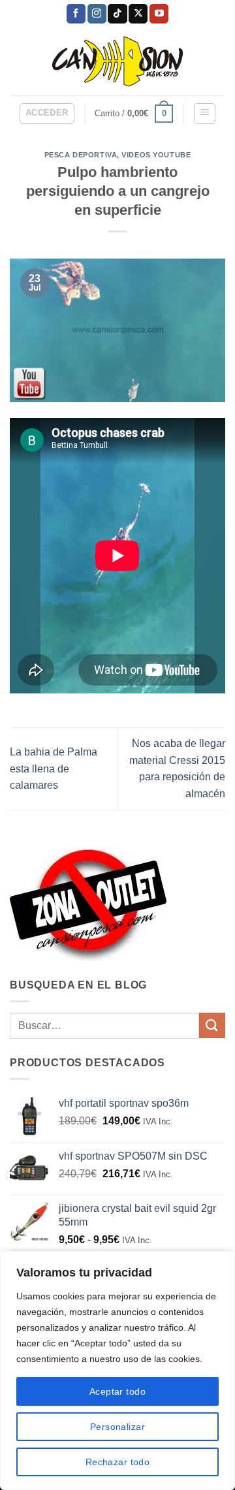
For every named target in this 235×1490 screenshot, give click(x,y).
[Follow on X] (138, 14)
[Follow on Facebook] (76, 14)
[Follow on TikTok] (117, 14)
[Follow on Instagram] (96, 14)
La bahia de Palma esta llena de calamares (53, 768)
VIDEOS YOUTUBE (156, 155)
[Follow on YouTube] (158, 14)
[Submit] (212, 1025)
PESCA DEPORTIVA (80, 155)
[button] (47, 113)
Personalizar (117, 1426)
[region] (117, 1370)
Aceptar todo (117, 1391)
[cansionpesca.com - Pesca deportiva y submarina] (118, 61)
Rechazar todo (117, 1462)
